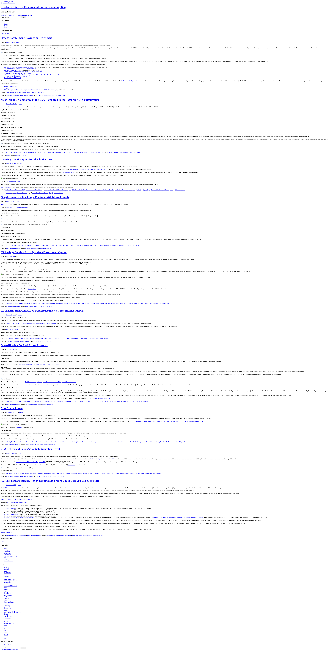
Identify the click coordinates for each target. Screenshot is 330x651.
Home (5, 24)
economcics (9, 193)
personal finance (46, 95)
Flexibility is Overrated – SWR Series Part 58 (16, 76)
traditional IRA (111, 459)
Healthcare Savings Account (98, 459)
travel (6, 632)
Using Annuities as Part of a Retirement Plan (18, 92)
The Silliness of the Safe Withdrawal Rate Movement (18, 67)
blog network (6, 569)
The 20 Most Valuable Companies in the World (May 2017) (22, 152)
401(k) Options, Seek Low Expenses (151, 473)
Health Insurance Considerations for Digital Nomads (93, 338)
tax (50, 341)
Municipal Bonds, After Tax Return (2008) (135, 303)
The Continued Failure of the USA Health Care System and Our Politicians (134, 442)
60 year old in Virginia (10, 508)
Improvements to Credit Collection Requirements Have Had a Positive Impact (76, 442)
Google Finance (5, 204)
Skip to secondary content (8, 3)
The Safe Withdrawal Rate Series (13, 70)
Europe (5, 587)
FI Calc (6, 88)
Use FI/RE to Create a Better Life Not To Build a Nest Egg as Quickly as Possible (28, 245)
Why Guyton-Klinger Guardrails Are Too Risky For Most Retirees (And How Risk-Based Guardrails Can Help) (34, 75)
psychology (8, 616)
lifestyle (51, 193)
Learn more (71, 465)
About (6, 25)
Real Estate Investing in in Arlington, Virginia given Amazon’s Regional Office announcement (50, 382)
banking (27, 444)
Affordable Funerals (9, 644)
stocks (22, 155)
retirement (54, 95)
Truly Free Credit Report (105, 442)
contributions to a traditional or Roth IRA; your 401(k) (30, 462)
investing (17, 155)
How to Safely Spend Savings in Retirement (26, 37)
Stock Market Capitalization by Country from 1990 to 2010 (55, 152)
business (7, 573)
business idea (7, 574)
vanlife (5, 636)
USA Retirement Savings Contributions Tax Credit (30, 448)
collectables (6, 576)
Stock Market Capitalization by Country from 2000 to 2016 (89, 152)
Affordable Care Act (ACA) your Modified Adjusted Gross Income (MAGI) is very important (31, 323)
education (41, 193)
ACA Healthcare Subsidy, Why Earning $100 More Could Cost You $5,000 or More (54, 303)
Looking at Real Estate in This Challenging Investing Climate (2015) (84, 401)
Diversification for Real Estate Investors (24, 345)
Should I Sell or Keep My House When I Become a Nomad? (47, 401)
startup (5, 625)
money (17, 42)
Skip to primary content (7, 1)
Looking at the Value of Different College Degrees (57, 190)
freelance (61, 535)
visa (5, 638)
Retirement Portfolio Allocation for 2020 (62, 245)
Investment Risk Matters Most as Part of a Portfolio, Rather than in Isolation (95, 245)
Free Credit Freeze (12, 408)
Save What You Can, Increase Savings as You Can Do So (98, 473)
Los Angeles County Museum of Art (17, 502)
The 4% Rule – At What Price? (12, 78)
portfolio (42, 248)
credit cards (33, 444)
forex (5, 591)
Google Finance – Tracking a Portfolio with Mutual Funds (35, 197)
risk (52, 404)
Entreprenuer (7, 554)
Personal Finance (28, 95)
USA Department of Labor (13, 181)
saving (59, 95)
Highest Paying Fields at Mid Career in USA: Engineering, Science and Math (164, 190)
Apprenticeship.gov (6, 187)
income (46, 193)
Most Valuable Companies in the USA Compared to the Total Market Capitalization (50, 99)
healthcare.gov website (12, 329)
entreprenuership (50, 535)
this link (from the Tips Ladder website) (131, 81)
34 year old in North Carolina (12, 514)
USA (63, 95)
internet (31, 306)
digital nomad (10, 579)
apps (5, 548)
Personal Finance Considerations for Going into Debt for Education (88, 169)
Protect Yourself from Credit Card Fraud (43, 442)
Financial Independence (12, 95)
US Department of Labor (68, 172)
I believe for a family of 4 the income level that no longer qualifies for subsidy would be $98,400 (177, 517)
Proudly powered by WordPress (9, 649)
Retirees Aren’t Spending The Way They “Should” (18, 73)
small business (96, 535)
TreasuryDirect (32, 289)
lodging (6, 610)
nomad (6, 559)
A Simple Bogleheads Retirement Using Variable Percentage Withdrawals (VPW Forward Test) (30, 89)
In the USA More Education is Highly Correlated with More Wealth (24, 190)
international (9, 602)
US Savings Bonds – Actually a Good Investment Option (34, 252)
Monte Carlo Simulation (10, 86)
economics (35, 193)
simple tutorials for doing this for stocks (17, 207)
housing (33, 404)
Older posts (5, 33)
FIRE (40, 95)
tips (50, 248)
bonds (26, 306)
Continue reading (6, 532)
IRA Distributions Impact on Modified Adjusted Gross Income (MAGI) (42, 310)
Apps (5, 27)
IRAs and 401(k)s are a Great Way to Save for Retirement (21, 473)
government (40, 444)
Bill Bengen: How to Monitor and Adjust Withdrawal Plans (20, 68)
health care (75, 535)
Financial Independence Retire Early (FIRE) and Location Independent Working (60, 473)
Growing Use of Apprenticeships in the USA (26, 159)
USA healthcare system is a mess (12, 488)
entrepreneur (9, 535)
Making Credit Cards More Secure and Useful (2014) (170, 442)
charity (6, 550)
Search (2, 17)
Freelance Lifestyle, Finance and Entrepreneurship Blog (33, 7)
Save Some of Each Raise (38, 92)
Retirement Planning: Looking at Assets (128, 245)
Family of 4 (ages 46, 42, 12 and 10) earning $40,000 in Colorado (22, 517)
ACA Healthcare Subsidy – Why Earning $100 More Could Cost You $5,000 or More (28, 338)
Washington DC (19, 427)
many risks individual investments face (99, 398)
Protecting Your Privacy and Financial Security (18, 442)
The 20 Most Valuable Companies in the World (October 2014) (123, 152)
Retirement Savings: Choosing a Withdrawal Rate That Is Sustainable (23, 71)
